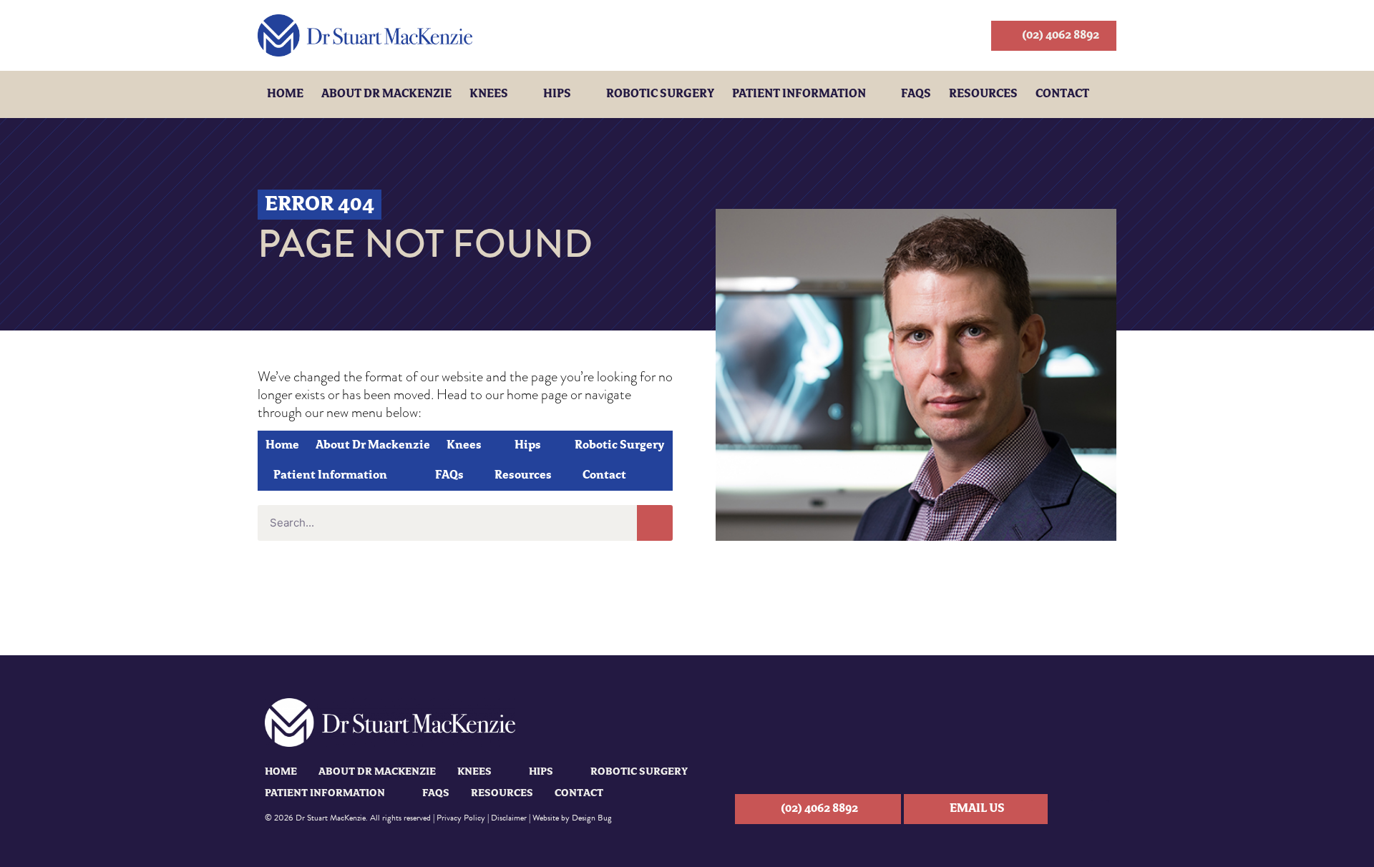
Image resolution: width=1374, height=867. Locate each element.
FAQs (916, 94)
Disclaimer (509, 817)
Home (285, 94)
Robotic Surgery (660, 94)
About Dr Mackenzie (386, 94)
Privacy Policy (461, 817)
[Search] (655, 523)
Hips (557, 94)
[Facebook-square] (1100, 809)
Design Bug (592, 817)
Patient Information (799, 94)
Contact (1062, 94)
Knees (488, 94)
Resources (983, 94)
